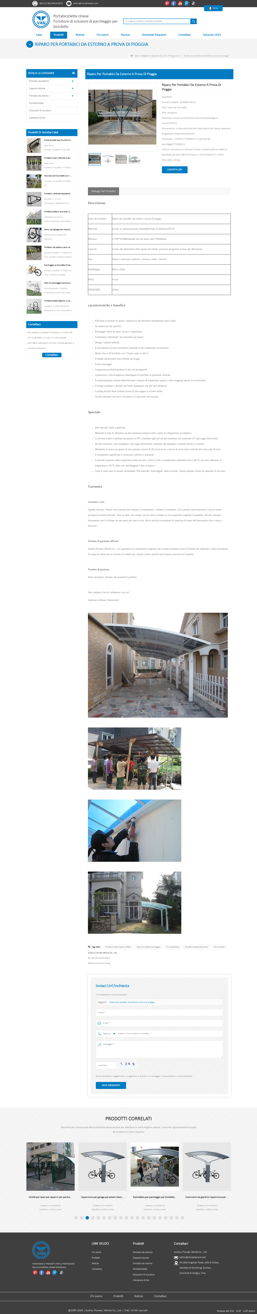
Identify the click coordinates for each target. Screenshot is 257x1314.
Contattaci (184, 35)
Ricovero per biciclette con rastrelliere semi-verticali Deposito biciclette (58, 176)
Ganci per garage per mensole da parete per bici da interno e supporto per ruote (58, 229)
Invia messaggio (111, 1085)
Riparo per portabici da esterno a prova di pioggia (132, 1002)
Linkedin (187, 3)
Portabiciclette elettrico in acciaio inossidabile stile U (58, 301)
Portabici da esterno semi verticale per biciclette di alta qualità (58, 247)
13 (143, 1218)
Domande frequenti (154, 35)
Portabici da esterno (39, 81)
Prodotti (59, 35)
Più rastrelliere (172, 947)
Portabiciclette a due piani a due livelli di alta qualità (58, 212)
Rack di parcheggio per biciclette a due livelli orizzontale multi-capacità (58, 283)
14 (149, 1218)
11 (132, 1218)
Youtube (180, 3)
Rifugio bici (174, 56)
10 (126, 1218)
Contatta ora (174, 169)
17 (165, 1218)
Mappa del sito (225, 1311)
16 (160, 1218)
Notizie (80, 35)
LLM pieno (249, 1311)
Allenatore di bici (37, 118)
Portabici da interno (39, 96)
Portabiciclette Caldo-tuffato (118, 947)
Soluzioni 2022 (212, 35)
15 (154, 1218)
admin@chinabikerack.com (85, 3)
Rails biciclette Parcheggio (148, 947)
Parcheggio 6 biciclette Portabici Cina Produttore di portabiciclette (58, 265)
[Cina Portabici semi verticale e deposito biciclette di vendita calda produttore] (34, 163)
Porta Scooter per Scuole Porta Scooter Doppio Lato (58, 140)
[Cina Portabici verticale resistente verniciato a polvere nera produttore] (34, 199)
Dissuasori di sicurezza (40, 110)
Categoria (145, 56)
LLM (238, 1311)
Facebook (174, 3)
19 (177, 1218)
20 (182, 1218)
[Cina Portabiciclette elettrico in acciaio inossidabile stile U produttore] (34, 306)
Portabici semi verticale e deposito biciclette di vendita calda (58, 158)
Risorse (125, 35)
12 (137, 1218)
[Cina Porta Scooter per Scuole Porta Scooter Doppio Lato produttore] (34, 145)
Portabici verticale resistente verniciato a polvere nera (58, 194)
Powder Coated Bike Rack (196, 947)
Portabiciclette (36, 103)
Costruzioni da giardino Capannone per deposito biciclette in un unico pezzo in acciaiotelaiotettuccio (154, 1197)
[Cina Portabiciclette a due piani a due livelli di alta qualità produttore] (34, 217)
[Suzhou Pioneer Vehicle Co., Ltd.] (41, 19)
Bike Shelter (219, 947)
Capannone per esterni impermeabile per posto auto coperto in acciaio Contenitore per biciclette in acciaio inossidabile (207, 1197)
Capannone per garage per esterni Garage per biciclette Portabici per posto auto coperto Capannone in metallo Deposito (50, 1197)
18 (171, 1218)
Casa (39, 35)
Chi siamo (103, 35)
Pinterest (168, 3)
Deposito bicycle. (159, 56)
